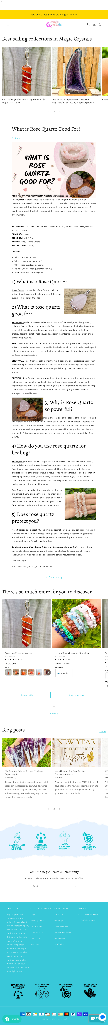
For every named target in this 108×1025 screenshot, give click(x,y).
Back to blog (55, 577)
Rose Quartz (18, 290)
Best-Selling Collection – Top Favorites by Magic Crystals (23, 101)
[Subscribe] (75, 886)
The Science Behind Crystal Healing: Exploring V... (24, 773)
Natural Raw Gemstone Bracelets (72, 653)
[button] (8, 24)
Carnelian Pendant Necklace (19, 653)
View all (54, 713)
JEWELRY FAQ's (37, 932)
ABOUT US (59, 914)
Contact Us (35, 938)
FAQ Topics (59, 944)
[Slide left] (48, 111)
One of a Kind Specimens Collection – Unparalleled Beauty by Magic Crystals (72, 101)
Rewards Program (62, 926)
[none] (8, 672)
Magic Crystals (50, 1019)
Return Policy (36, 926)
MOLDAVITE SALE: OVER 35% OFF (52, 14)
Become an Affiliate (63, 932)
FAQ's (33, 914)
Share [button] (17, 138)
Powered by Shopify (61, 1019)
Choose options (28, 695)
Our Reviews (60, 938)
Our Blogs (59, 920)
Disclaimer (35, 944)
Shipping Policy (37, 920)
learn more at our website (65, 547)
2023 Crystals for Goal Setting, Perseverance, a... (71, 773)
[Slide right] (60, 111)
